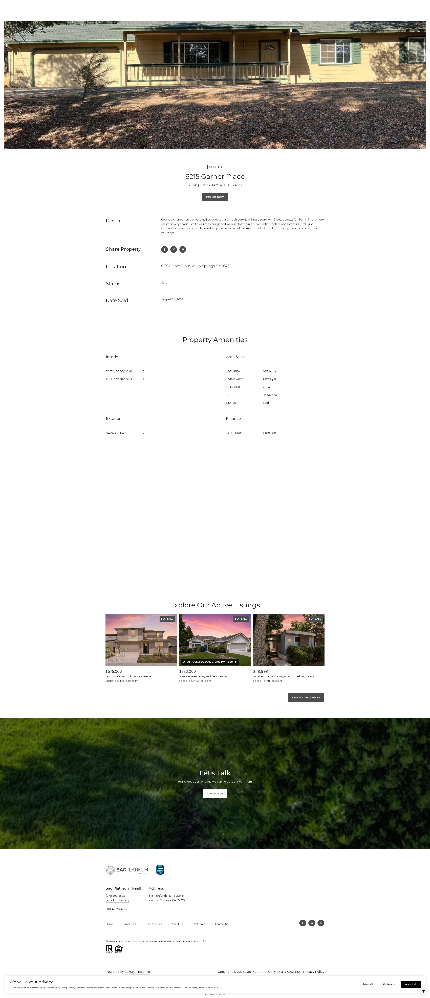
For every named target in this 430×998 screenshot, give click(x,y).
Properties (129, 924)
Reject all (367, 984)
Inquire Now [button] (215, 197)
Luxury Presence (137, 972)
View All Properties (306, 697)
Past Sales (199, 924)
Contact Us (221, 924)
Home (109, 924)
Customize (389, 984)
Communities (154, 924)
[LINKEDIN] (311, 923)
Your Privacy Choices (215, 994)
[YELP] (320, 923)
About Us (177, 924)
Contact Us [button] (215, 793)
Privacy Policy (313, 972)
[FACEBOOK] (302, 923)
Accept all (410, 984)
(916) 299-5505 (115, 895)
